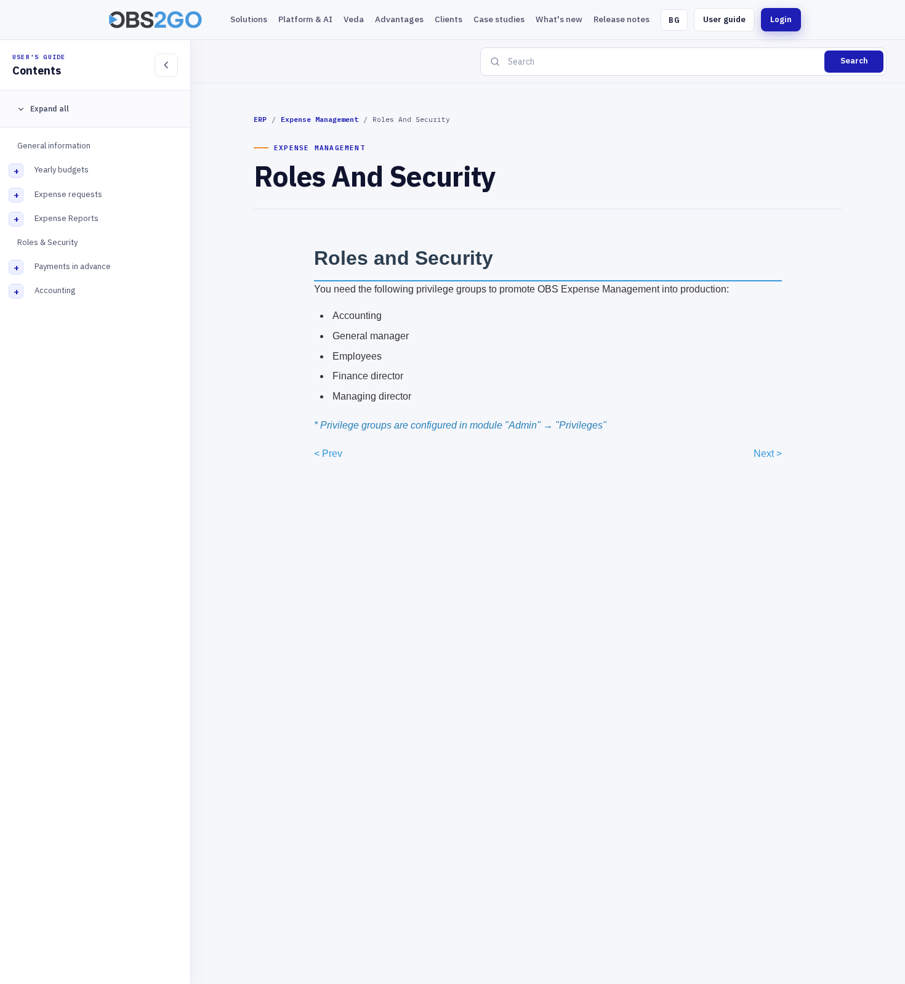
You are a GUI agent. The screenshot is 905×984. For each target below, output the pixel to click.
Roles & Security (47, 242)
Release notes (621, 19)
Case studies (499, 19)
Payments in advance (72, 266)
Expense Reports (66, 218)
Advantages (399, 19)
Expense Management (319, 119)
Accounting (54, 290)
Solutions (248, 19)
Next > (768, 453)
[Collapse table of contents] (166, 65)
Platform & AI (305, 19)
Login (781, 19)
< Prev (328, 453)
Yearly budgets (61, 169)
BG (674, 20)
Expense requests (68, 194)
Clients (448, 19)
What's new (559, 19)
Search (854, 60)
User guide (724, 19)
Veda (354, 19)
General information (53, 145)
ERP (260, 119)
